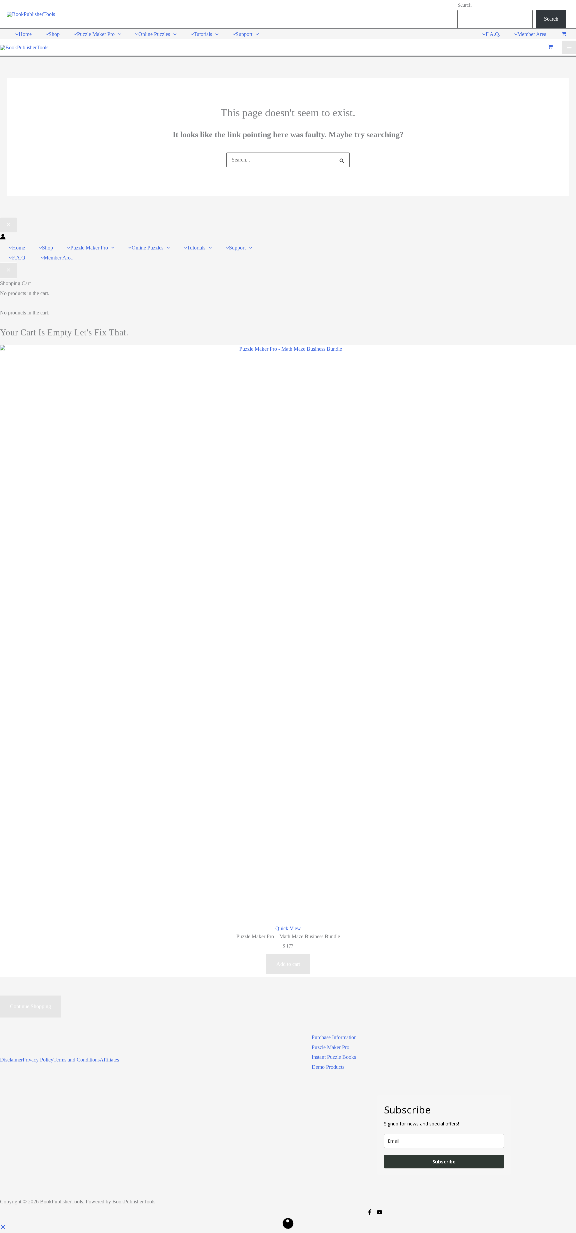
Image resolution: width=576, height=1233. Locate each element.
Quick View (288, 928)
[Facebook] (370, 1212)
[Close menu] (8, 225)
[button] (118, 34)
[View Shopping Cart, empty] (563, 34)
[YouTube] (379, 1212)
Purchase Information (334, 1037)
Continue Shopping (30, 1006)
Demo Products (328, 1067)
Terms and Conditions (76, 1059)
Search (464, 5)
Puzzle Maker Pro (330, 1047)
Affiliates (109, 1059)
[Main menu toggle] (569, 47)
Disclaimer (11, 1059)
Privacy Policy (38, 1059)
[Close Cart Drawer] (8, 270)
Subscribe (444, 1161)
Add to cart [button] (288, 964)
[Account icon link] (3, 237)
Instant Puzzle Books (334, 1057)
